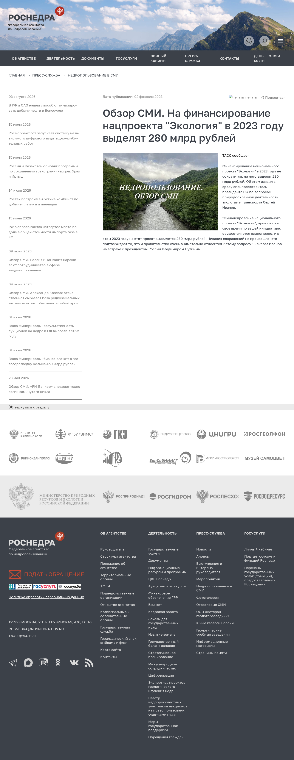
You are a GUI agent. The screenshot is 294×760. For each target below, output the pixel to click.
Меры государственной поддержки (163, 725)
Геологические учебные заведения (213, 632)
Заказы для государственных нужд (163, 623)
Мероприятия (208, 579)
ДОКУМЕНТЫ (92, 58)
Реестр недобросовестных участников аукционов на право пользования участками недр (167, 706)
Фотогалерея (207, 597)
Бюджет (155, 604)
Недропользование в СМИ (214, 588)
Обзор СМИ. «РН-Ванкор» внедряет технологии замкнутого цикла (45, 389)
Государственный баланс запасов (163, 643)
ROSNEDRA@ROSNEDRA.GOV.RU (36, 629)
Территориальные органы (115, 577)
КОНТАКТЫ (229, 58)
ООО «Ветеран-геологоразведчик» (212, 614)
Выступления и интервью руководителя (209, 567)
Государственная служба (115, 629)
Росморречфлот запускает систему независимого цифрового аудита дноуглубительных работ (44, 138)
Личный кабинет (258, 549)
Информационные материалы (212, 643)
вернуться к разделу (31, 407)
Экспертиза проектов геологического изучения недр (166, 686)
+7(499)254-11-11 (23, 636)
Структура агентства (118, 556)
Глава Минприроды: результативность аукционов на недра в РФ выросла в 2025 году (44, 331)
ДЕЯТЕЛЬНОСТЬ (60, 58)
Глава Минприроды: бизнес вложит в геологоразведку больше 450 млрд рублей (44, 361)
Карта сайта (110, 649)
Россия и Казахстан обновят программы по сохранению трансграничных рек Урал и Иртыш (44, 171)
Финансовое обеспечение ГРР (163, 595)
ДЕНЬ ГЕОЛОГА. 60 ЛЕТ (268, 58)
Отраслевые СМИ (211, 604)
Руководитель (112, 549)
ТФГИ (105, 586)
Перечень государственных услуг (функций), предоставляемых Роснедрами (259, 576)
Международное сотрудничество (162, 666)
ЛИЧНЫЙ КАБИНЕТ (158, 58)
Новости (203, 549)
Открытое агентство (117, 604)
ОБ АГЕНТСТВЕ (113, 533)
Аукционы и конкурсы (167, 586)
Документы (158, 560)
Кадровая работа (163, 612)
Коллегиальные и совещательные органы (115, 616)
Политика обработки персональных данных (46, 597)
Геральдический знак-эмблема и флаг (119, 640)
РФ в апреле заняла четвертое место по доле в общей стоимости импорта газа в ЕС (43, 232)
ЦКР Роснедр (159, 579)
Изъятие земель (161, 634)
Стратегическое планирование (162, 655)
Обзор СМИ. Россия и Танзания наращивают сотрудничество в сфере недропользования (43, 265)
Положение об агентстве (112, 565)
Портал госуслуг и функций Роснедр (259, 558)
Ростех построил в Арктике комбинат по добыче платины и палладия (43, 201)
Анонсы (203, 556)
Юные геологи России (215, 623)
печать (251, 97)
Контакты (108, 657)
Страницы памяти (211, 653)
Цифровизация (161, 675)
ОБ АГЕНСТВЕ (24, 58)
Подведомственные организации (117, 595)
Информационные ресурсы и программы (167, 570)
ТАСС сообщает (235, 155)
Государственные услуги (163, 551)
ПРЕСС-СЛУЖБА (192, 58)
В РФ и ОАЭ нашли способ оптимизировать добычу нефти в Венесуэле (43, 108)
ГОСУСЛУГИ (126, 58)
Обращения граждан (166, 737)
